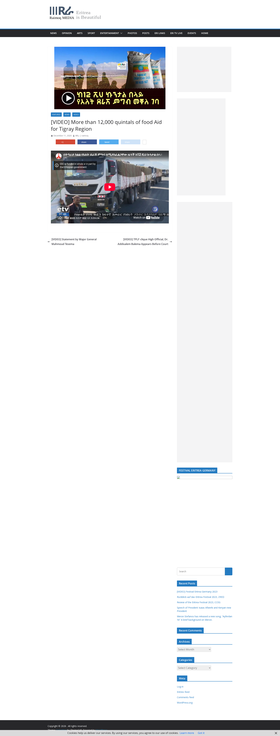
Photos (132, 33)
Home (204, 33)
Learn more (187, 733)
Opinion (67, 33)
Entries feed (183, 691)
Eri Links (160, 33)
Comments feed (185, 697)
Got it (201, 733)
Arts (79, 33)
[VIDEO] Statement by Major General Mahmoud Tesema (74, 242)
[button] (120, 33)
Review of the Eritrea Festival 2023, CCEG (198, 602)
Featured (56, 114)
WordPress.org (184, 702)
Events (192, 33)
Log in (180, 686)
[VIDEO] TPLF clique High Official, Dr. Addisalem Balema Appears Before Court (143, 242)
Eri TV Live (176, 33)
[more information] (144, 142)
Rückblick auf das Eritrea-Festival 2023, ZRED (200, 596)
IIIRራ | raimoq (81, 135)
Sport (91, 33)
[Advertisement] (204, 69)
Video (76, 114)
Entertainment (109, 33)
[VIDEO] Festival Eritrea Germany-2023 (197, 591)
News (53, 33)
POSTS (145, 33)
